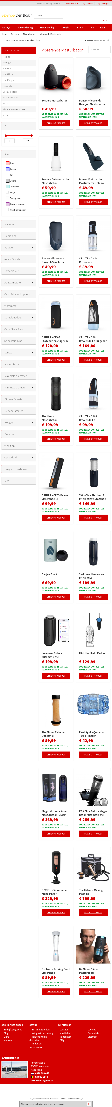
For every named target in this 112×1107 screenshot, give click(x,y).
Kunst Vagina (8, 80)
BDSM (80, 27)
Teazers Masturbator (54, 100)
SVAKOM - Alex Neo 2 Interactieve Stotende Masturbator (92, 497)
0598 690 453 (42, 1073)
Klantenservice (72, 3)
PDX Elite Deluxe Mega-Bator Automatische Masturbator (93, 813)
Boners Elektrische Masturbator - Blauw (91, 181)
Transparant (15, 198)
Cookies (92, 1029)
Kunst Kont (8, 68)
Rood (12, 163)
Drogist (66, 27)
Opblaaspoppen (10, 91)
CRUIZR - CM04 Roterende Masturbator (88, 260)
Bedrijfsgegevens (13, 1029)
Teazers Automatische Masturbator (55, 181)
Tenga (5, 103)
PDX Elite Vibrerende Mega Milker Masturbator (54, 892)
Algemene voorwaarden (39, 1098)
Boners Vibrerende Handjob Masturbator (92, 102)
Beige (12, 192)
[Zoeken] (61, 15)
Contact (64, 1029)
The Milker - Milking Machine (91, 891)
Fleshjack (7, 56)
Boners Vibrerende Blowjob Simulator (53, 260)
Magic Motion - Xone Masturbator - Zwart (54, 813)
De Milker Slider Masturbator (88, 970)
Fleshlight (7, 62)
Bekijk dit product (56, 123)
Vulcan (6, 115)
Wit (11, 175)
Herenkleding (47, 27)
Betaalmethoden (41, 1029)
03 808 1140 (41, 1076)
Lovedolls (7, 86)
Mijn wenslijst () (104, 3)
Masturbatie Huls (10, 97)
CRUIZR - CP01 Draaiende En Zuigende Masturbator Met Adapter (93, 339)
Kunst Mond (8, 74)
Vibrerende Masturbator (14, 109)
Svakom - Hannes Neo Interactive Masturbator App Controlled (92, 576)
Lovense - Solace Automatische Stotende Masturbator (55, 655)
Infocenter (65, 1036)
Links (6, 1036)
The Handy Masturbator (49, 418)
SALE (102, 27)
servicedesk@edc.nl (42, 1080)
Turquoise (14, 186)
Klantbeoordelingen (75, 1098)
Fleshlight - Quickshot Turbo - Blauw (92, 734)
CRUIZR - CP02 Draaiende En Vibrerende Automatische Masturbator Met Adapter (89, 418)
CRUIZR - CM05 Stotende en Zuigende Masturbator (55, 339)
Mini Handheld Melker (92, 653)
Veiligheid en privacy (42, 1033)
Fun (92, 27)
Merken (8, 1040)
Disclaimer (54, 1098)
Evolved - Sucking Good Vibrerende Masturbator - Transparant (56, 971)
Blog (6, 1033)
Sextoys (5, 27)
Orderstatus (94, 1033)
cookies (60, 1104)
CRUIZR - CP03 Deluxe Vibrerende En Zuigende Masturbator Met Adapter (55, 497)
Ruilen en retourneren (35, 1045)
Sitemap (92, 1036)
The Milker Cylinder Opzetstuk (53, 734)
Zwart (13, 180)
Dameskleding (25, 27)
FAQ (62, 1040)
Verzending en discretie (38, 1038)
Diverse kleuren (17, 204)
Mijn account (88, 3)
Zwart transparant (17, 210)
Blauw (13, 169)
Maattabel (65, 1033)
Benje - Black (49, 574)
